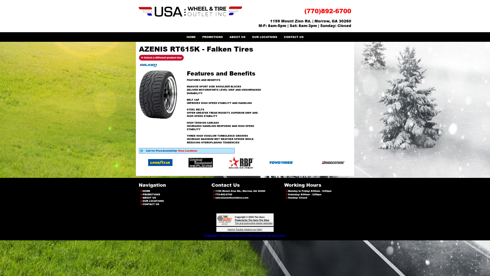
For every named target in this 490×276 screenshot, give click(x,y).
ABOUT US (237, 37)
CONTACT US (294, 37)
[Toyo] (251, 162)
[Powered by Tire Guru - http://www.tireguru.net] (224, 219)
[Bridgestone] (303, 162)
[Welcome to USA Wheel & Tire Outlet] (190, 11)
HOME (191, 37)
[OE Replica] (170, 162)
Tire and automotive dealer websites (254, 221)
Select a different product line (162, 57)
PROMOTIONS (212, 37)
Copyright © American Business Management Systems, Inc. (245, 235)
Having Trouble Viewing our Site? (245, 229)
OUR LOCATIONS (264, 37)
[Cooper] (344, 162)
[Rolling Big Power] (211, 162)
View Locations (187, 150)
